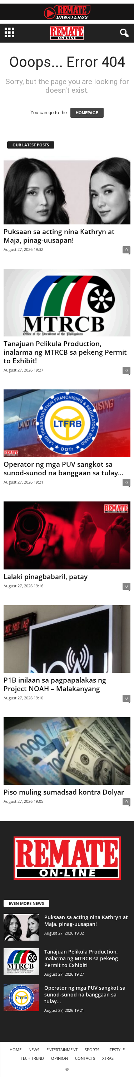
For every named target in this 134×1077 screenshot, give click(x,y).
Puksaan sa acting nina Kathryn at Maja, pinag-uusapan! (59, 236)
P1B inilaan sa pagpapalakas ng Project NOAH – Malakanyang (55, 684)
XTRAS (108, 1058)
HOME (15, 1049)
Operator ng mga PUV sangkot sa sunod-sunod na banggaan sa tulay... (63, 468)
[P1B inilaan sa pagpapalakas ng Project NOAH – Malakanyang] (67, 639)
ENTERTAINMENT (62, 1049)
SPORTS (92, 1049)
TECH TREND (32, 1058)
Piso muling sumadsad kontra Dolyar (64, 792)
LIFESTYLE (115, 1049)
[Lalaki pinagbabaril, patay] (67, 535)
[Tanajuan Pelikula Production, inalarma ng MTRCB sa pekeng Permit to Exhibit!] (67, 302)
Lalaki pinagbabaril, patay (46, 576)
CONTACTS (85, 1058)
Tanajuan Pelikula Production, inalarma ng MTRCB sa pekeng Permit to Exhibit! (65, 352)
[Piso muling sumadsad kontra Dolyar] (67, 751)
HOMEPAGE (87, 113)
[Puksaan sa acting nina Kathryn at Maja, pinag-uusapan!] (67, 190)
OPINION (59, 1058)
